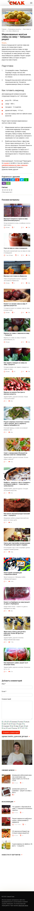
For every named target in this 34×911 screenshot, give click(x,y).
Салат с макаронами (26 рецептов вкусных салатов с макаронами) (15, 454)
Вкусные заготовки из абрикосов (15, 276)
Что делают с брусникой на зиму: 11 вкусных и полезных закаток (22, 808)
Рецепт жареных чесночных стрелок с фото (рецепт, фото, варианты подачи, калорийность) (16, 423)
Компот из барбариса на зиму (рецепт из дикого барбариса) (17, 603)
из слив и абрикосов (11, 20)
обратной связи (23, 905)
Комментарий (6, 699)
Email (4, 691)
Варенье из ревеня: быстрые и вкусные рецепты (14, 393)
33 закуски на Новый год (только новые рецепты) (20, 832)
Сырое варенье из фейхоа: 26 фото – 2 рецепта (22, 845)
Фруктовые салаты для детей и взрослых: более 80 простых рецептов (15, 633)
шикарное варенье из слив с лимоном (14, 165)
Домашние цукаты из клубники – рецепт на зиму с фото (22, 790)
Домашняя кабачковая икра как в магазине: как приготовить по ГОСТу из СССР (22, 777)
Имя (4, 684)
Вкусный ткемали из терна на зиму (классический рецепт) (16, 219)
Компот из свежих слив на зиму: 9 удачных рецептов (15, 304)
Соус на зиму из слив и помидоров (15, 248)
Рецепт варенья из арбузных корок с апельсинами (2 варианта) (22, 820)
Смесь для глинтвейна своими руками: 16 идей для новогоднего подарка (17, 544)
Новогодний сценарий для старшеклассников (13, 573)
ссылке (6, 163)
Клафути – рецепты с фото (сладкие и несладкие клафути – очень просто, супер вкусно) (17, 484)
